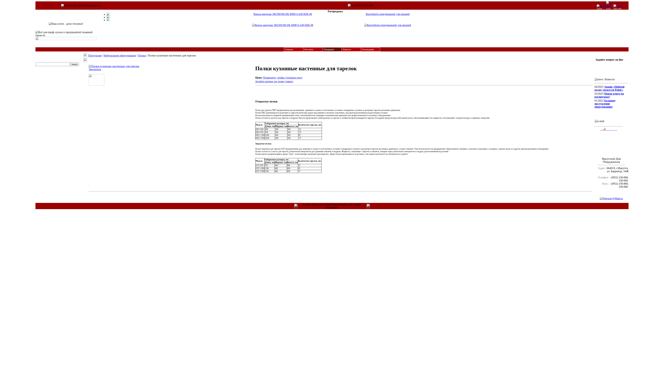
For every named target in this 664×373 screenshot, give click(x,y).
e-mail (608, 8)
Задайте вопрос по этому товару (274, 81)
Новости (347, 49)
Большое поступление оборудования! (604, 103)
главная (599, 8)
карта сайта (617, 8)
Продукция (328, 49)
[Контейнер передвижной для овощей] (387, 25)
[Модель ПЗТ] (96, 84)
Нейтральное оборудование (120, 55)
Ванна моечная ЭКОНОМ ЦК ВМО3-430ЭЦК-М (282, 14)
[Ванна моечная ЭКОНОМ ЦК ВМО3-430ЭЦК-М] (282, 25)
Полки (142, 55)
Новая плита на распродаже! (609, 95)
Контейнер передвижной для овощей (388, 14)
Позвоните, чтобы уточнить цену (282, 77)
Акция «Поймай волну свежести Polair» (609, 88)
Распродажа (368, 49)
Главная (289, 49)
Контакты (308, 49)
